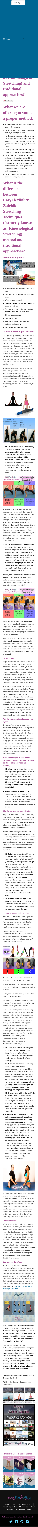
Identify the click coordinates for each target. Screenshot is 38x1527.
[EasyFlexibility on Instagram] (27, 1522)
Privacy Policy (27, 1504)
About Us (16, 1504)
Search (8, 1504)
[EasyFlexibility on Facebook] (16, 1522)
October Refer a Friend (23, 1509)
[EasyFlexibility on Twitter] (10, 1522)
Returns (33, 1507)
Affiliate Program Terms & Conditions (15, 1507)
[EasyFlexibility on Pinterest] (21, 1522)
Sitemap (10, 1509)
